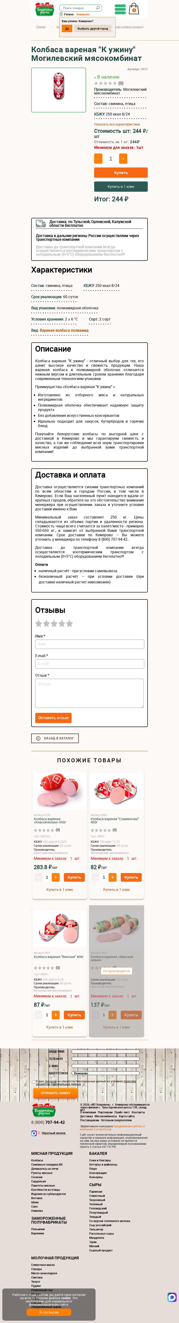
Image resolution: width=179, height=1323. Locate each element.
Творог (35, 1281)
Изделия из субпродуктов (48, 1194)
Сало (34, 1206)
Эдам (92, 1242)
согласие (51, 1081)
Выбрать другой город (93, 28)
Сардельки (38, 1181)
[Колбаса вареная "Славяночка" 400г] (116, 791)
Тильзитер (96, 1229)
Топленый (96, 1204)
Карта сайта (126, 1116)
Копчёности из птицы (45, 1189)
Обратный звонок (53, 1133)
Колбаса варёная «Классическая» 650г (50, 820)
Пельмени (38, 1229)
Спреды (36, 1269)
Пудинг (36, 1286)
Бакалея (98, 1153)
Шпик (35, 1202)
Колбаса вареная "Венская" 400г (59, 956)
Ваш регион (58, 1073)
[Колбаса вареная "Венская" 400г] (59, 929)
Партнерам (105, 1112)
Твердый (95, 1217)
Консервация (98, 1173)
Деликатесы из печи (44, 1168)
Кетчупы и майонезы (103, 1164)
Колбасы (37, 1160)
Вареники (37, 1233)
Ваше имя (56, 1051)
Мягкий (94, 1246)
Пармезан (95, 1191)
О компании (88, 1112)
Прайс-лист (122, 1112)
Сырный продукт (101, 1250)
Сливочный (97, 1196)
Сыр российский (100, 1225)
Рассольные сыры (101, 1233)
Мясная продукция (51, 1153)
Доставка (86, 1116)
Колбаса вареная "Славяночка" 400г (115, 820)
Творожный (97, 1200)
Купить (121, 172)
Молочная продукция (55, 1257)
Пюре (93, 1168)
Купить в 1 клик (121, 186)
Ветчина (36, 1198)
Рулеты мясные (41, 1173)
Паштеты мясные (43, 1185)
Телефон (56, 1059)
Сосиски (36, 1177)
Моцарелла (96, 1237)
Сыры (95, 1184)
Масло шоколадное (44, 1273)
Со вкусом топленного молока (109, 1221)
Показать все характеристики (117, 124)
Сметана (36, 1277)
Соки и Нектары (100, 1160)
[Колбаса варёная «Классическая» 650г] (59, 791)
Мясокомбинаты (106, 1116)
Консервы (96, 1177)
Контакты (138, 1112)
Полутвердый (98, 1212)
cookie (66, 1298)
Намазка (37, 1210)
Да (67, 28)
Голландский (98, 1208)
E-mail (54, 1066)
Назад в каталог (59, 738)
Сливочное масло (43, 1265)
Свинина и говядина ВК (47, 1164)
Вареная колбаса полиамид (64, 330)
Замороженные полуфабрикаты (49, 1220)
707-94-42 (48, 1122)
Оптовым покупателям (116, 1120)
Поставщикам (89, 1120)
